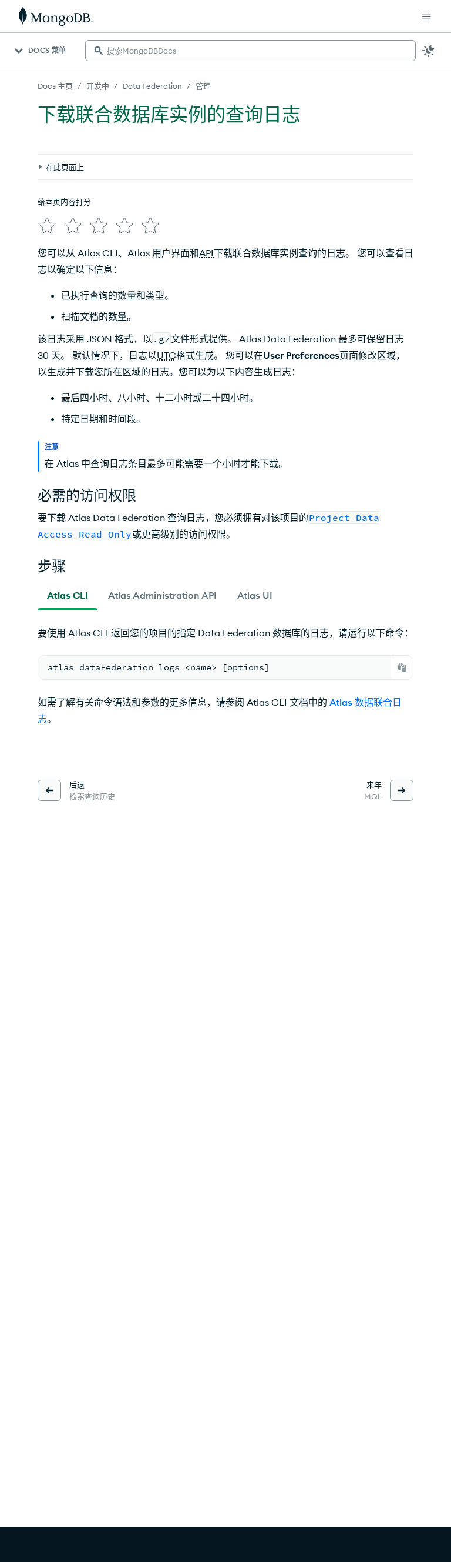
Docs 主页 (55, 86)
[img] (47, 225)
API (206, 253)
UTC (166, 355)
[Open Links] (426, 16)
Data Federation (152, 86)
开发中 (97, 86)
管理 (203, 86)
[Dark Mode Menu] (428, 50)
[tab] (67, 595)
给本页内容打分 (64, 201)
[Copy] (402, 667)
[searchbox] (250, 50)
